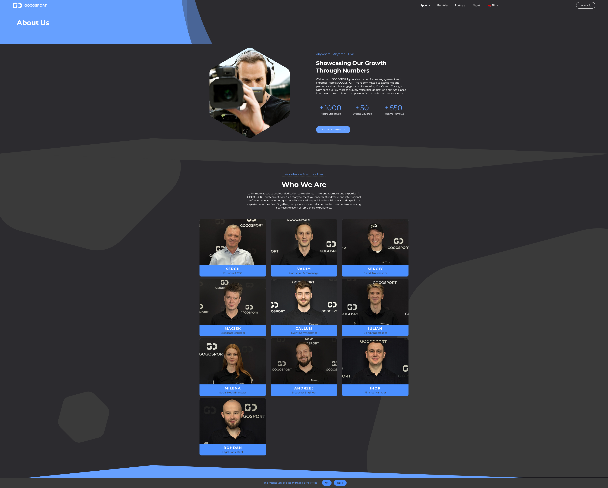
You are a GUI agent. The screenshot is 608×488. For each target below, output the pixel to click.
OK (326, 482)
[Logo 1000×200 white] (30, 3)
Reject (340, 482)
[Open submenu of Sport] (428, 5)
